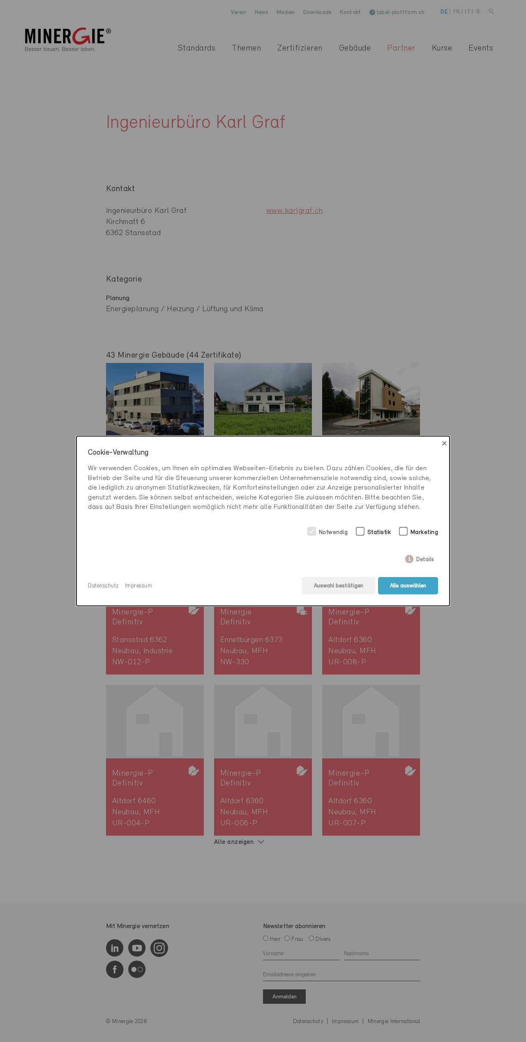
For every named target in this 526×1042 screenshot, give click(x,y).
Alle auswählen (408, 586)
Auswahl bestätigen (338, 586)
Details (425, 558)
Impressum (138, 586)
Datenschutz (103, 586)
